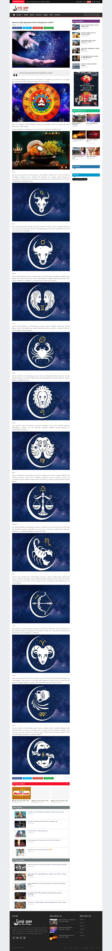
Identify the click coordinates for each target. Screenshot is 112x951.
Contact (98, 947)
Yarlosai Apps (85, 947)
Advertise (77, 947)
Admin (14, 24)
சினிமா (51, 14)
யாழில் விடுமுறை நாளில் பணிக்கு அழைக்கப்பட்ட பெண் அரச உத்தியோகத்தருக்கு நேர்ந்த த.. (46, 1)
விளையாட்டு (38, 14)
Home (64, 947)
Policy (92, 947)
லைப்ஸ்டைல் (57, 14)
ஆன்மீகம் (32, 14)
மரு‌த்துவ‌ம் (45, 14)
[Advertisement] (70, 8)
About (70, 947)
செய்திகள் (19, 14)
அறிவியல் (26, 14)
